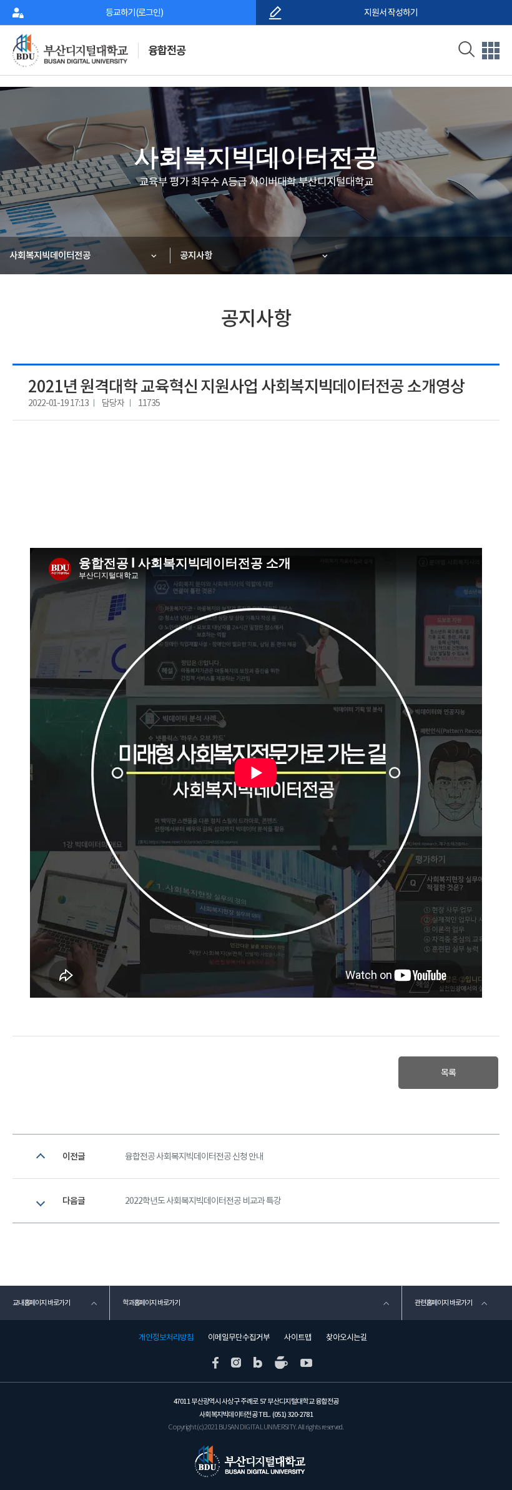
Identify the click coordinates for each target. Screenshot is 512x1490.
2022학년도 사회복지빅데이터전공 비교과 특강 (203, 1200)
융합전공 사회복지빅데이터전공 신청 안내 (194, 1156)
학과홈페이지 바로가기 (151, 1302)
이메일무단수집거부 (239, 1338)
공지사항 (196, 255)
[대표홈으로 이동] (76, 50)
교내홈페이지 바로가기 (41, 1302)
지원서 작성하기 (390, 12)
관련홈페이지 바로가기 (443, 1302)
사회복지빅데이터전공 (50, 255)
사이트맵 (298, 1338)
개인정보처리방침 (166, 1338)
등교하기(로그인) (134, 12)
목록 (448, 1072)
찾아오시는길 (346, 1338)
